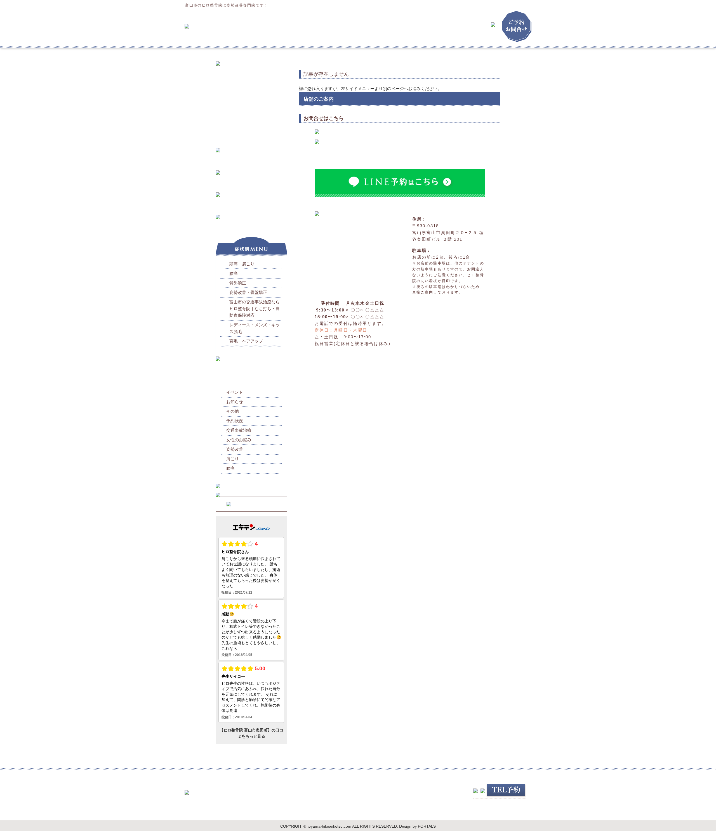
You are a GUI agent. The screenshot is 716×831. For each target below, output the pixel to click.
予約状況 (234, 420)
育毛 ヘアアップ (246, 341)
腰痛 (233, 273)
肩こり (232, 458)
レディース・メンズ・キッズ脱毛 (254, 328)
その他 (232, 411)
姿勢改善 (234, 449)
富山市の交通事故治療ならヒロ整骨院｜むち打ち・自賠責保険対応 (254, 308)
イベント (234, 392)
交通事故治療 (238, 430)
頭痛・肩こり (242, 263)
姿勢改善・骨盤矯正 (248, 292)
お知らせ (234, 401)
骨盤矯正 (237, 282)
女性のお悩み (238, 439)
